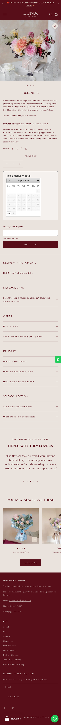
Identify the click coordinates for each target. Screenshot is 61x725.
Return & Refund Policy (13, 664)
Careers (6, 636)
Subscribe (13, 696)
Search (6, 627)
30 (9, 213)
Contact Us (8, 641)
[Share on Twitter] (17, 148)
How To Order (9, 645)
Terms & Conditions (12, 659)
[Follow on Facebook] (4, 708)
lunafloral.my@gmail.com (20, 600)
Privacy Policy (9, 650)
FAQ (5, 631)
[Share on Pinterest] (21, 148)
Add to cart (30, 244)
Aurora (21, 548)
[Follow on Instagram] (12, 708)
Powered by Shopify (45, 717)
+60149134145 (16, 606)
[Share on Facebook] (12, 148)
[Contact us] (54, 718)
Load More (31, 562)
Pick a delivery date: (18, 175)
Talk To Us (18, 612)
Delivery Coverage (11, 655)
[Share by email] (26, 148)
